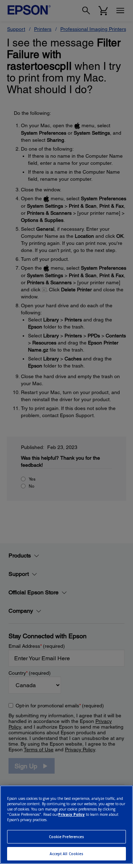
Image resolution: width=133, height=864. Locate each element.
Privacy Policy (71, 814)
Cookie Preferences (66, 836)
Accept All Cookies (67, 853)
